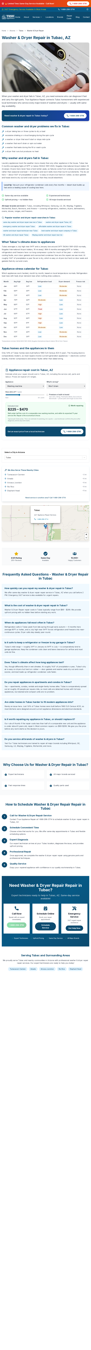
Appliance (9, 382)
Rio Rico (62, 969)
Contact (86, 17)
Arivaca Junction (47, 969)
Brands (60, 17)
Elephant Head (75, 969)
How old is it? (13, 392)
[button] (45, 526)
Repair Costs (69, 17)
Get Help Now (74, 928)
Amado (33, 969)
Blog (77, 17)
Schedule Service (45, 926)
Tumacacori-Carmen (18, 969)
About (26, 17)
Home (17, 17)
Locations (50, 17)
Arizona (12, 31)
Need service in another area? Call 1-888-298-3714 (45, 498)
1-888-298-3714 (79, 3)
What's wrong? (52, 382)
